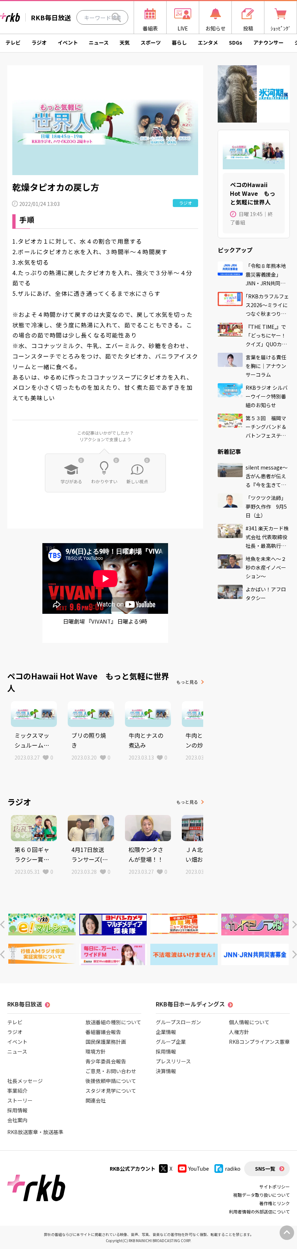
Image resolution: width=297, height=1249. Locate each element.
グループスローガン (178, 1022)
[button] (2, 925)
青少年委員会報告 (105, 1061)
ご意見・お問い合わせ (110, 1071)
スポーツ (151, 42)
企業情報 (166, 1031)
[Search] (116, 17)
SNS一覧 (265, 1168)
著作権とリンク (274, 1203)
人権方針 (239, 1031)
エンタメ (208, 42)
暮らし (179, 42)
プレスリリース (173, 1061)
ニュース (99, 42)
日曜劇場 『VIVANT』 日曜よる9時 (105, 621)
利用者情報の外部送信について (259, 1211)
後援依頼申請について (110, 1080)
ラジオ (39, 42)
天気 (125, 42)
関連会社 (95, 1100)
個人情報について (249, 1022)
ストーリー (20, 1100)
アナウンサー (268, 42)
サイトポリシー (274, 1186)
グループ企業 (171, 1041)
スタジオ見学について (110, 1090)
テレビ (13, 42)
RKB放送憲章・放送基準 (35, 1132)
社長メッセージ (25, 1080)
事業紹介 (17, 1090)
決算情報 (166, 1071)
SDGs (235, 42)
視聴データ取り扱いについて (261, 1195)
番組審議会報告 (103, 1031)
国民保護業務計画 (105, 1041)
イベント (68, 42)
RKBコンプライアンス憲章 (259, 1041)
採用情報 (17, 1110)
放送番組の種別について (113, 1022)
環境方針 (95, 1051)
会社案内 (17, 1120)
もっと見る (187, 682)
